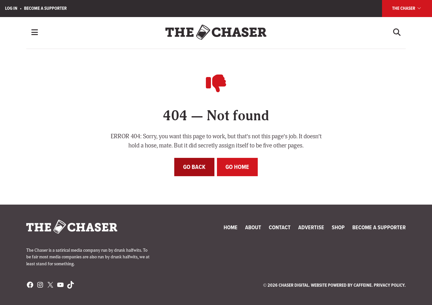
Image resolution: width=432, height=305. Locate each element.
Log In (11, 8)
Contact (280, 227)
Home (231, 227)
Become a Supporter (45, 8)
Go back (194, 166)
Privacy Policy (389, 285)
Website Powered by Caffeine (341, 285)
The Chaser (404, 8)
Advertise (311, 227)
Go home (237, 166)
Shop (338, 227)
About (253, 227)
